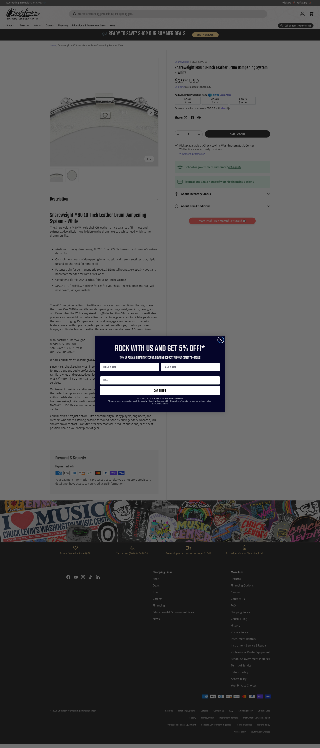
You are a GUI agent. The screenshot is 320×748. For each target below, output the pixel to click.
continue (160, 391)
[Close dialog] (221, 340)
